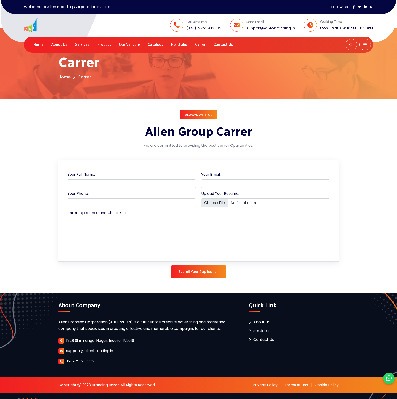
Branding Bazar (105, 385)
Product (104, 44)
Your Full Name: (81, 174)
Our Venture (129, 44)
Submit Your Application (199, 271)
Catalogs (155, 44)
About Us (59, 44)
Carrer (200, 44)
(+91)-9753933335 (203, 28)
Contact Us (223, 44)
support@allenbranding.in (270, 28)
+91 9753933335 (80, 361)
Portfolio (179, 44)
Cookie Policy (327, 385)
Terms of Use (296, 385)
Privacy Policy (265, 385)
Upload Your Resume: (220, 193)
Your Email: (211, 174)
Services (82, 44)
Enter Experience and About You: (97, 212)
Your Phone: (78, 193)
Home (38, 44)
